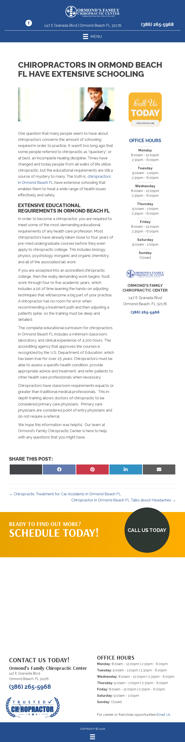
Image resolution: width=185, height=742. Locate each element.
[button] (147, 530)
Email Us (163, 715)
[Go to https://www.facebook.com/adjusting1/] (28, 24)
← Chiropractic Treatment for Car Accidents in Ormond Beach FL (65, 494)
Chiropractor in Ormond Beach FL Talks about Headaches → (123, 500)
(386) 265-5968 (157, 24)
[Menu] (92, 736)
